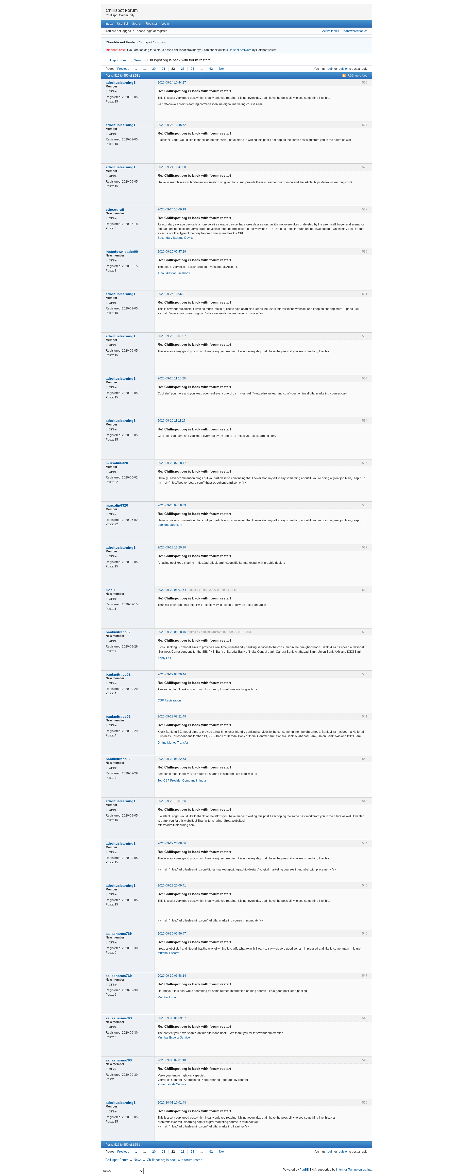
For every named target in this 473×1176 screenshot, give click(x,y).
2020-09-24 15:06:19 (172, 209)
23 (183, 68)
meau (110, 590)
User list (122, 23)
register (343, 68)
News (138, 60)
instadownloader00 (122, 252)
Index (109, 23)
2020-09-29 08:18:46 (172, 632)
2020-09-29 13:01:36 (172, 801)
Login (165, 23)
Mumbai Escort (168, 997)
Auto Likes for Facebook (174, 273)
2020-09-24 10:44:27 (172, 82)
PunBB (304, 1169)
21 (163, 68)
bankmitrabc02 (118, 632)
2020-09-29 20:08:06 (172, 843)
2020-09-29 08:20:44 (172, 674)
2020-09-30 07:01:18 (172, 1060)
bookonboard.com (170, 525)
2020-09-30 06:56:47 (172, 933)
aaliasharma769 (119, 934)
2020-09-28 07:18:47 (172, 463)
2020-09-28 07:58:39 (172, 505)
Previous (123, 68)
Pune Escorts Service (172, 1084)
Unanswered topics (354, 31)
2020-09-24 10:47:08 (172, 167)
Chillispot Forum (122, 10)
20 (154, 68)
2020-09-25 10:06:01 (172, 294)
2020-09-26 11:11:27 (172, 420)
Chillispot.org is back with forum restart (178, 60)
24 (192, 68)
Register (151, 23)
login (330, 68)
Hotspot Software (240, 50)
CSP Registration (169, 700)
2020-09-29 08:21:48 (172, 716)
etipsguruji (115, 209)
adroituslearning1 (120, 83)
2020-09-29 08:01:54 (172, 590)
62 (211, 68)
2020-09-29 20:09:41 (172, 885)
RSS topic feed (358, 75)
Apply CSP (165, 658)
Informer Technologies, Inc (353, 1169)
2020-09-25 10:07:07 (172, 336)
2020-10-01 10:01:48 (172, 1102)
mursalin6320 (117, 463)
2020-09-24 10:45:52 (172, 125)
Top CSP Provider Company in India (182, 780)
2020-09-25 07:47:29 (172, 251)
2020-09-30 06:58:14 (172, 975)
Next (222, 68)
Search (137, 23)
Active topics (330, 31)
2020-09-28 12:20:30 (172, 547)
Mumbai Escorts (168, 953)
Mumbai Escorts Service (174, 1037)
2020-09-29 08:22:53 (172, 759)
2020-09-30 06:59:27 (172, 1018)
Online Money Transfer (173, 742)
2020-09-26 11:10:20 (172, 378)
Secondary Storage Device (176, 237)
